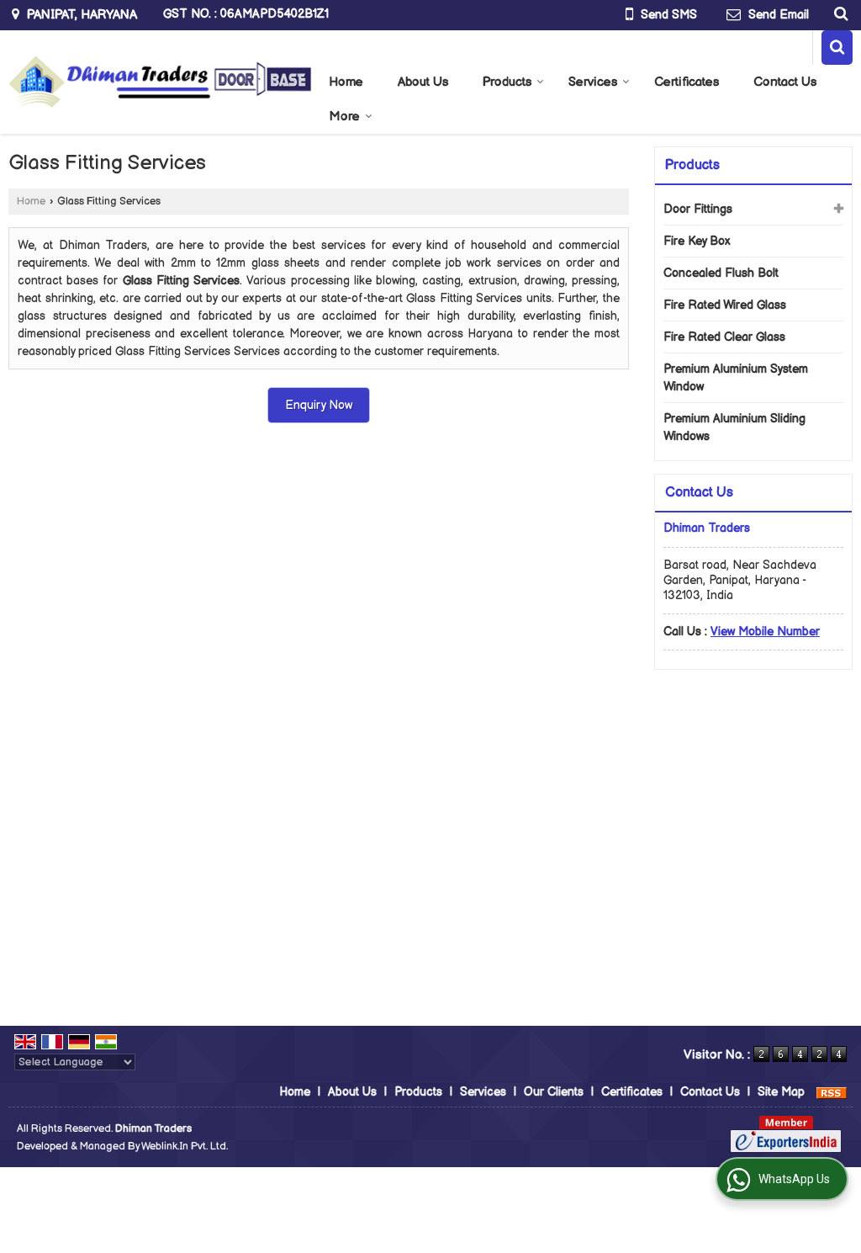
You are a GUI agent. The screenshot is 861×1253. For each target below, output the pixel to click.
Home (346, 82)
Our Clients (554, 1092)
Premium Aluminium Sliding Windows (734, 427)
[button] (765, 631)
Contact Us (784, 82)
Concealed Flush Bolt (721, 273)
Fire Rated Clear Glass (724, 337)
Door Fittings (697, 209)
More (345, 117)
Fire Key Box (697, 241)
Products (507, 82)
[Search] (838, 13)
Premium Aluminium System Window (735, 378)
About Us (423, 82)
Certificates (686, 82)
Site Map (781, 1092)
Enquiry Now (318, 405)
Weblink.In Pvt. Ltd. (184, 1146)
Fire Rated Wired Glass (724, 305)
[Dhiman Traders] (160, 82)
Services (592, 82)
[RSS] (831, 1092)
